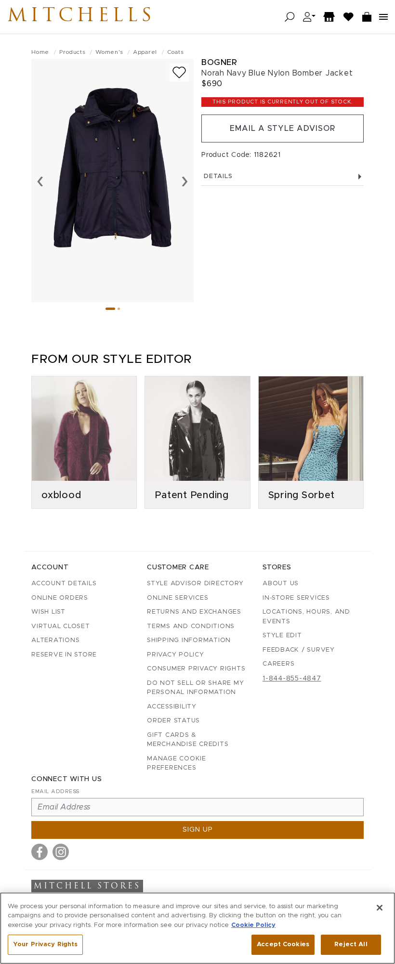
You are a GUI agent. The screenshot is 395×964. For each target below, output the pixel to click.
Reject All (350, 944)
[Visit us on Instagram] (61, 852)
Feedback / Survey (299, 650)
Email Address (55, 791)
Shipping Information (189, 640)
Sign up (198, 829)
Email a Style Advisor (282, 128)
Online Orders (59, 598)
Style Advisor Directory (195, 583)
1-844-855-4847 (292, 678)
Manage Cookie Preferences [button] (176, 763)
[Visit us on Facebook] (39, 852)
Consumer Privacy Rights (196, 669)
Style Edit (282, 635)
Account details (63, 583)
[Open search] (290, 17)
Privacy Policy (175, 655)
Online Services (177, 598)
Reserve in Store (64, 655)
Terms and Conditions (191, 626)
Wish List (48, 612)
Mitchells (81, 17)
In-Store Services (296, 598)
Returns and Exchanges (194, 612)
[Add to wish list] (179, 72)
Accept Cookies (283, 944)
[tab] (110, 309)
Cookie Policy (253, 925)
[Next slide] (185, 180)
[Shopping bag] (367, 17)
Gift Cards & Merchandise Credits (187, 740)
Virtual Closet (60, 626)
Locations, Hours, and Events (306, 617)
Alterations (55, 640)
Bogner (219, 62)
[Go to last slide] (40, 180)
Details (218, 176)
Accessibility (172, 707)
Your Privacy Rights (45, 944)
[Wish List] (349, 17)
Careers (278, 664)
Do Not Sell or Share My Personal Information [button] (195, 688)
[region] (197, 928)
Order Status (173, 721)
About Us (281, 583)
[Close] (379, 907)
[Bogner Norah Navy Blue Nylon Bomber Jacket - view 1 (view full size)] (112, 180)
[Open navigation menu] (383, 17)
